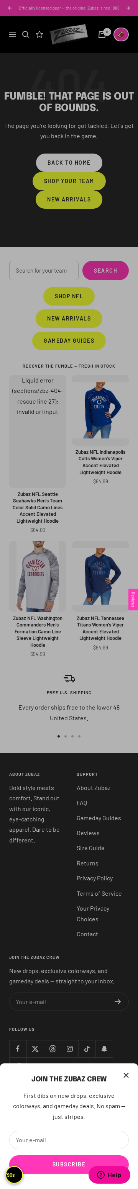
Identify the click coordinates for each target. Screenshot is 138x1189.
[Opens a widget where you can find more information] (109, 1175)
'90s (10, 1175)
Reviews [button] (133, 599)
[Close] (126, 1075)
